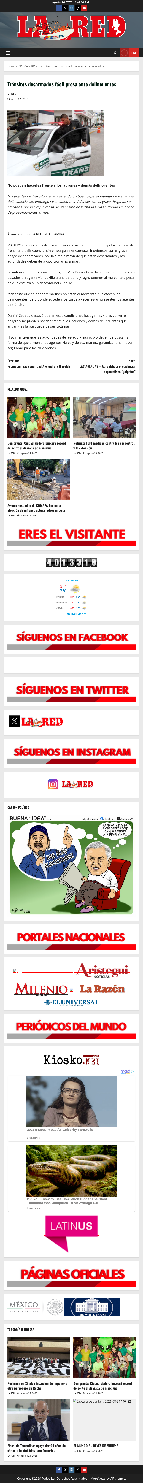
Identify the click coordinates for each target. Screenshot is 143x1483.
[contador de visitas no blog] (71, 562)
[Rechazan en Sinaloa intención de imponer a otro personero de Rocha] (38, 1357)
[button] (8, 53)
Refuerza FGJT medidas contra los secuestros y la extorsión (104, 445)
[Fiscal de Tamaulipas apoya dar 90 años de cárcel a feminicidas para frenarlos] (38, 1420)
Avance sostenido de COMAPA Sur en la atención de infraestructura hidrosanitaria (36, 508)
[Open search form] (115, 52)
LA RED (11, 93)
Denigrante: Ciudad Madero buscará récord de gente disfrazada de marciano (36, 445)
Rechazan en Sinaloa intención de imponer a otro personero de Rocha (37, 1385)
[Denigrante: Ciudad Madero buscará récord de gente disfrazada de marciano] (38, 417)
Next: (108, 366)
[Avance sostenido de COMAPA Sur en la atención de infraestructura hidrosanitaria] (38, 479)
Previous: (38, 363)
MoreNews (98, 1478)
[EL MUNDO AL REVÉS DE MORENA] (104, 1420)
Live (133, 52)
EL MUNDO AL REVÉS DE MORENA (95, 1445)
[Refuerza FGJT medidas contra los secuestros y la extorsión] (104, 417)
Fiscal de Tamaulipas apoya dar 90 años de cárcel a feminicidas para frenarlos (36, 1448)
